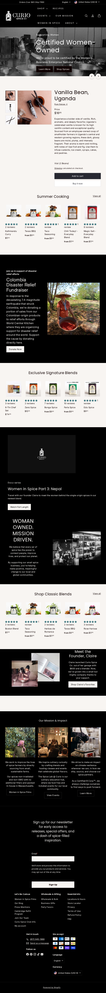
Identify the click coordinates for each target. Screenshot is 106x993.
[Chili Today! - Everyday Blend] (72, 225)
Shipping (58, 168)
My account (20, 926)
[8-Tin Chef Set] (13, 399)
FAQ (69, 919)
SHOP (41, 8)
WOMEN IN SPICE (48, 23)
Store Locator (74, 903)
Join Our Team (22, 918)
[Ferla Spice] (72, 398)
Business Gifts (48, 903)
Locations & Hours (76, 899)
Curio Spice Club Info (25, 922)
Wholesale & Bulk (49, 899)
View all (97, 196)
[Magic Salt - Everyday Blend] (92, 225)
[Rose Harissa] (92, 619)
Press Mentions (22, 907)
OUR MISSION (64, 15)
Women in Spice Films (25, 899)
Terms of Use (74, 911)
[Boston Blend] (13, 618)
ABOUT (70, 23)
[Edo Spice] (92, 397)
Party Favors (47, 907)
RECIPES (58, 8)
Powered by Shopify (51, 987)
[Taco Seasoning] (53, 223)
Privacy (71, 907)
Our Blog (19, 903)
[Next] (98, 76)
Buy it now (78, 183)
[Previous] (91, 76)
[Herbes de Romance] (53, 620)
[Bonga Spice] (53, 398)
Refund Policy (74, 915)
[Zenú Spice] (33, 397)
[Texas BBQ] (33, 221)
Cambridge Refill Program (23, 912)
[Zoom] (34, 107)
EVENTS (42, 15)
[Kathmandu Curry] (13, 223)
